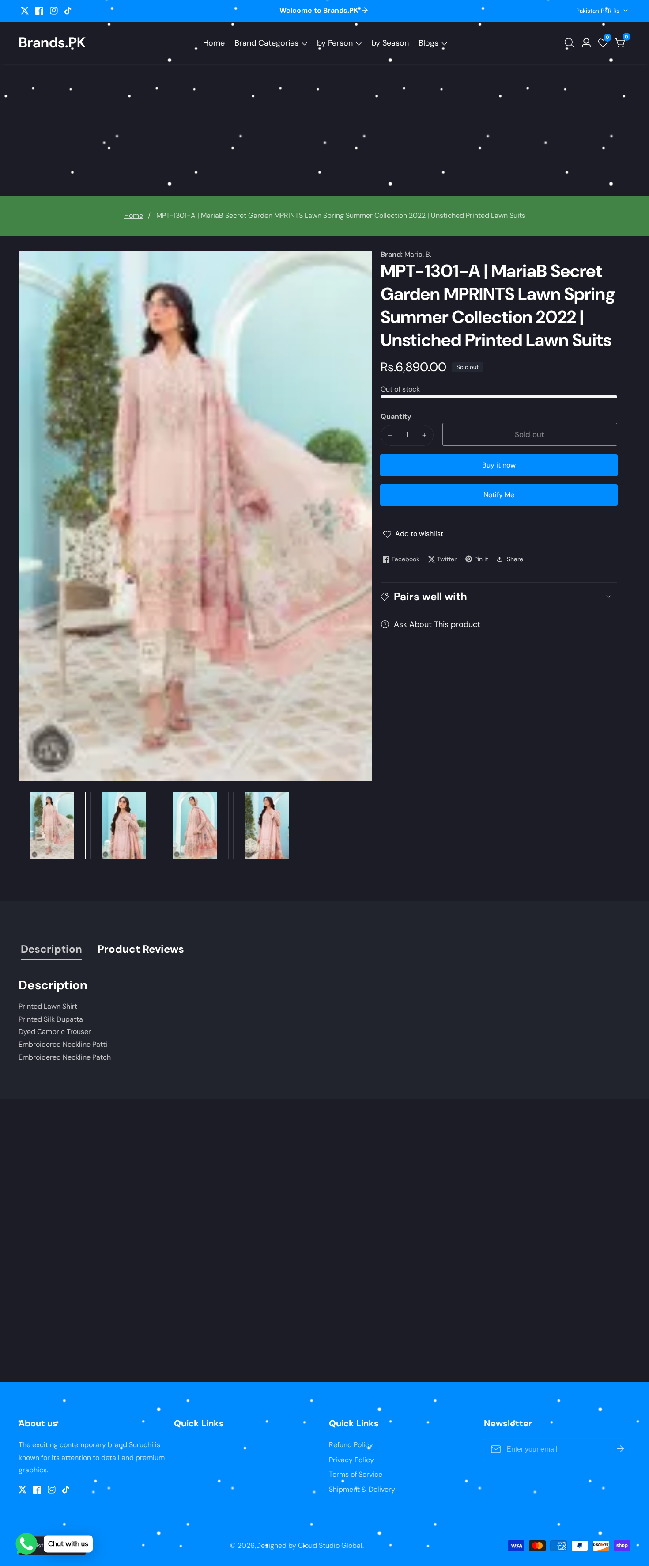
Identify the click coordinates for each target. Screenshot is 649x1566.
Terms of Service (355, 1474)
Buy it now (499, 465)
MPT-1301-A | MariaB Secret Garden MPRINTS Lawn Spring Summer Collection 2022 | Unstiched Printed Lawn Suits (340, 215)
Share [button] (515, 559)
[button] (499, 596)
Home (214, 43)
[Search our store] (571, 42)
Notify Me (498, 494)
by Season (390, 43)
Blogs (428, 43)
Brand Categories (266, 43)
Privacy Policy (351, 1459)
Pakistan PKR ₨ (598, 11)
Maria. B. (417, 254)
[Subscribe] (620, 1449)
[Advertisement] (324, 130)
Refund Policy (351, 1444)
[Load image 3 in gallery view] (195, 825)
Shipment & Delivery (362, 1489)
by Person (335, 43)
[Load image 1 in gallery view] (52, 825)
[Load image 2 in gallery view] (123, 825)
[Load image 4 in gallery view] (266, 825)
